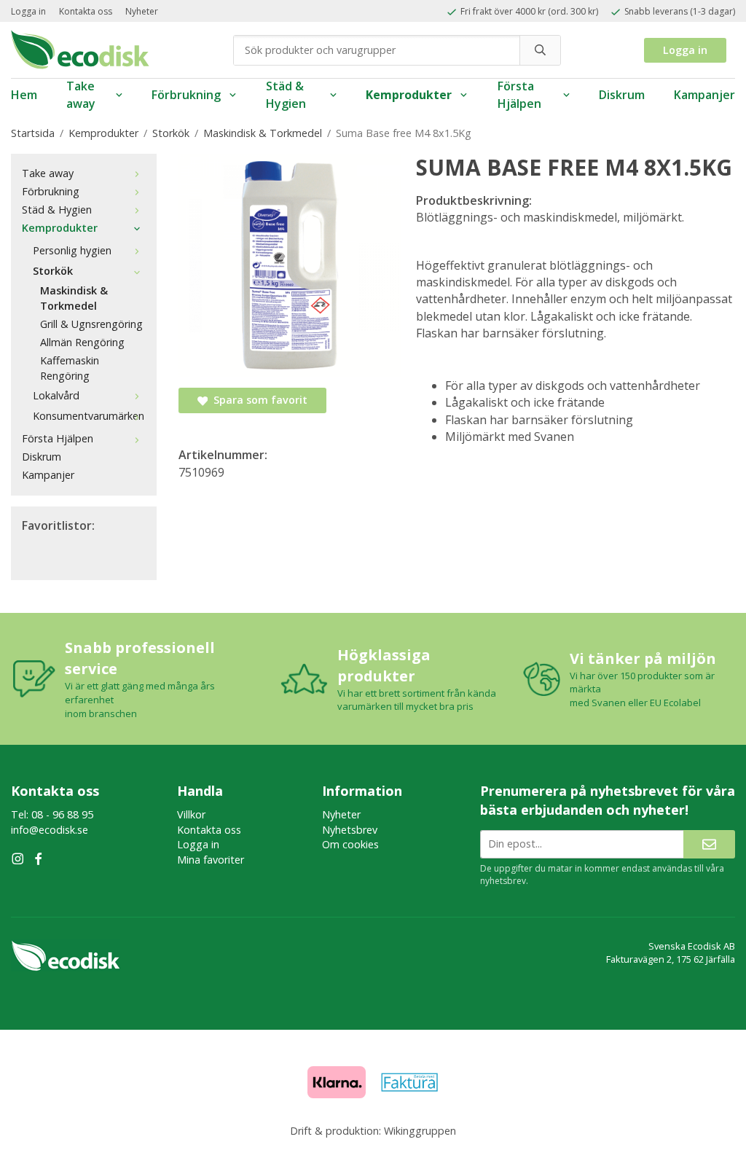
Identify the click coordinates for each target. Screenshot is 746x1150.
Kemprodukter (409, 95)
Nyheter (141, 11)
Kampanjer (704, 95)
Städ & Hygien (286, 95)
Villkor (191, 814)
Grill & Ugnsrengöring (91, 324)
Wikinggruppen (420, 1131)
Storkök (53, 271)
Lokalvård (56, 395)
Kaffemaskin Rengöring (69, 368)
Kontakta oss (85, 11)
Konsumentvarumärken (88, 416)
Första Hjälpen (519, 95)
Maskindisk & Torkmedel (74, 298)
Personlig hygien (72, 250)
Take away (80, 95)
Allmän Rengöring (82, 342)
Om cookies (350, 844)
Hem (24, 95)
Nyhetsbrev (349, 830)
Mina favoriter (210, 860)
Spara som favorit (257, 400)
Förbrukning (186, 95)
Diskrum (622, 95)
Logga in (28, 11)
